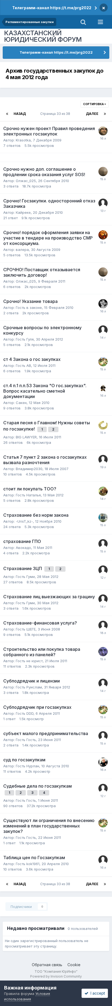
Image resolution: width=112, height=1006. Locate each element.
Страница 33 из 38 (56, 114)
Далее (92, 114)
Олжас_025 (26, 181)
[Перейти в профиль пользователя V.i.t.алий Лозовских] (103, 361)
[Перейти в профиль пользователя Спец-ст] (103, 683)
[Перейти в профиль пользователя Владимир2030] (103, 459)
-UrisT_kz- (24, 521)
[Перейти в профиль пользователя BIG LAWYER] (103, 425)
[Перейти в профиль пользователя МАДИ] (103, 860)
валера (22, 249)
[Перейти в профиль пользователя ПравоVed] (103, 130)
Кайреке (23, 212)
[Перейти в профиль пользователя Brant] (103, 491)
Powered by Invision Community (56, 976)
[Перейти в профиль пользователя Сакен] (103, 388)
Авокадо (23, 547)
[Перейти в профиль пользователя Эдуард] (103, 651)
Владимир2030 (29, 469)
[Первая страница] (7, 114)
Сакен (21, 402)
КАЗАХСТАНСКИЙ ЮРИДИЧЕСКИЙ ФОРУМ (43, 36)
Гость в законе (29, 307)
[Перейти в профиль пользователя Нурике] (103, 762)
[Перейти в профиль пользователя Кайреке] (103, 517)
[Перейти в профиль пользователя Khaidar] (103, 735)
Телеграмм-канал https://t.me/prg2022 (51, 7)
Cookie (73, 964)
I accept (96, 993)
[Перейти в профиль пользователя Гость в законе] (103, 303)
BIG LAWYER (26, 437)
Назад (20, 114)
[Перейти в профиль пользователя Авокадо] (103, 543)
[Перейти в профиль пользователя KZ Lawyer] (103, 235)
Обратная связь (47, 964)
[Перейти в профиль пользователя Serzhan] (103, 330)
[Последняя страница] (105, 114)
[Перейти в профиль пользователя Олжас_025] (103, 171)
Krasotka (23, 140)
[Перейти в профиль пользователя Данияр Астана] (103, 788)
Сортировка (93, 104)
